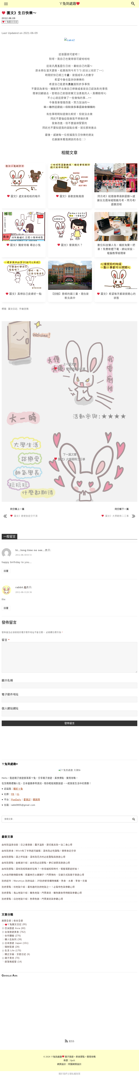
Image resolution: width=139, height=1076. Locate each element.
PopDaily (16, 799)
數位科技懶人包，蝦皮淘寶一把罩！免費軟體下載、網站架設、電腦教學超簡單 (116, 249)
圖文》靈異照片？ (71, 245)
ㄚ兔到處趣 (67, 4)
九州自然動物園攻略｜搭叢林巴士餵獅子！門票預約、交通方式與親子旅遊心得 (43, 874)
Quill (72, 1060)
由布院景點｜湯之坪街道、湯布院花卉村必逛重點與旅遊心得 (33, 857)
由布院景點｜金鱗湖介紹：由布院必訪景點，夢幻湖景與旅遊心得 (36, 862)
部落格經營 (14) (13, 961)
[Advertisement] (69, 1003)
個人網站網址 (10, 708)
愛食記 (27, 799)
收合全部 (18, 920)
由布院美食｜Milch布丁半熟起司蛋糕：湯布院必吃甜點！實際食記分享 (39, 850)
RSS (71, 1041)
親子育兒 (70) (12, 958)
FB (12, 794)
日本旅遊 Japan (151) (16, 943)
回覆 (6, 571)
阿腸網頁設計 (74, 1064)
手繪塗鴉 (24, 309)
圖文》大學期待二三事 (116, 516)
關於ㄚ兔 (18, 789)
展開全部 (6, 920)
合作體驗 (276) (13, 935)
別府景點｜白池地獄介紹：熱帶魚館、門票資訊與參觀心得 (32, 899)
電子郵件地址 (10, 694)
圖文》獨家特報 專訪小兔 (25, 245)
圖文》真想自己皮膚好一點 (25, 293)
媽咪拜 (36, 799)
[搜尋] (133, 819)
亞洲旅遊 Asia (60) (15, 928)
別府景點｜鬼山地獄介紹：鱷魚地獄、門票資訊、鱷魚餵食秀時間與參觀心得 (42, 893)
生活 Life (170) (13, 950)
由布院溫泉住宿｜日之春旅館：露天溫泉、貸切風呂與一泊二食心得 (37, 844)
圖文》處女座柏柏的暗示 (25, 196)
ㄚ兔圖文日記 (11, 22)
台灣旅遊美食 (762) (15, 932)
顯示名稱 (7, 680)
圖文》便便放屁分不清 (25, 516)
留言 (6, 640)
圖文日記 (13, 309)
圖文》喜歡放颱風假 (71, 196)
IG (18, 794)
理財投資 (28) (12, 947)
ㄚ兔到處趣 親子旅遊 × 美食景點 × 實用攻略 (73, 1056)
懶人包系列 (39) (13, 939)
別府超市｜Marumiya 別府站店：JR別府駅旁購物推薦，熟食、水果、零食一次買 (44, 881)
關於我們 (63, 1073)
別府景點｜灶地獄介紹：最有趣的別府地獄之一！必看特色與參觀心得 (38, 887)
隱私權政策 (74, 1073)
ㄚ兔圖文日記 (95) (17, 924)
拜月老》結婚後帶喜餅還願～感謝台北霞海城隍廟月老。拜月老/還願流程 (116, 200)
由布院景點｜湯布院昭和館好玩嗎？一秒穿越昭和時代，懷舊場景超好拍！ (41, 869)
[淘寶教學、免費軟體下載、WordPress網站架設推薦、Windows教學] (116, 240)
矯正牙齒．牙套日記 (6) (17, 954)
